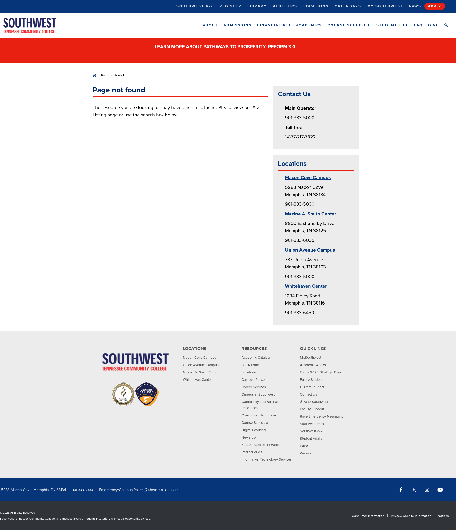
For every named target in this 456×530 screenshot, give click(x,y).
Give (433, 25)
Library (257, 6)
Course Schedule (349, 25)
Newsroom (250, 437)
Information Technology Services (267, 459)
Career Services (254, 387)
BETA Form (250, 365)
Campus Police (253, 379)
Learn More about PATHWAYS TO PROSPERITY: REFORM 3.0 (225, 47)
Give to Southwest (314, 402)
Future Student (311, 379)
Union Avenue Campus (310, 250)
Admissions (237, 25)
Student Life (392, 25)
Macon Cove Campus (308, 178)
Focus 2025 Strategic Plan (320, 372)
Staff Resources (312, 424)
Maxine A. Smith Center (310, 214)
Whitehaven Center (306, 286)
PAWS (304, 446)
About (210, 25)
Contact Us (308, 394)
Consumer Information (259, 415)
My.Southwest (385, 6)
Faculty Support (312, 409)
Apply (435, 6)
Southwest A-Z (194, 6)
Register (230, 6)
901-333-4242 (168, 490)
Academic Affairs (313, 365)
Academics (309, 25)
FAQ (418, 25)
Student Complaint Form (260, 445)
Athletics (285, 6)
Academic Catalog (256, 357)
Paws (415, 6)
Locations (315, 6)
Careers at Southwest (258, 394)
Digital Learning (254, 430)
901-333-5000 (82, 490)
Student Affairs (311, 438)
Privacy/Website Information (411, 516)
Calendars (348, 6)
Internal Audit (252, 452)
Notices (443, 516)
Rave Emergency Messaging (322, 416)
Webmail (306, 453)
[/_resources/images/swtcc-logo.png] (33, 25)
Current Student (312, 387)
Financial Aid (273, 25)
